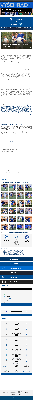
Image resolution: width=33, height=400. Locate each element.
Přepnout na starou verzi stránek (28, 12)
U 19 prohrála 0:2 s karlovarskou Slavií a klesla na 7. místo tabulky (13, 254)
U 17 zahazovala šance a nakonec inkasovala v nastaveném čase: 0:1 (14, 253)
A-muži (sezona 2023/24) (24, 232)
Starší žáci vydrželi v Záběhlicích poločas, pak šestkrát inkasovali (13, 251)
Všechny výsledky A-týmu (16, 374)
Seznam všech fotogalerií (12, 232)
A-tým (18, 232)
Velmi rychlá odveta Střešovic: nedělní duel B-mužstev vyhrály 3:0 (13, 255)
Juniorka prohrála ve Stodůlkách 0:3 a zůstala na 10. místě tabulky (13, 250)
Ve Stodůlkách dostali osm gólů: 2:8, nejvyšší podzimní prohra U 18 (13, 252)
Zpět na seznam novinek (5, 31)
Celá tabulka (16, 304)
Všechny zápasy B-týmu (16, 315)
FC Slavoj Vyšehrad (16, 10)
